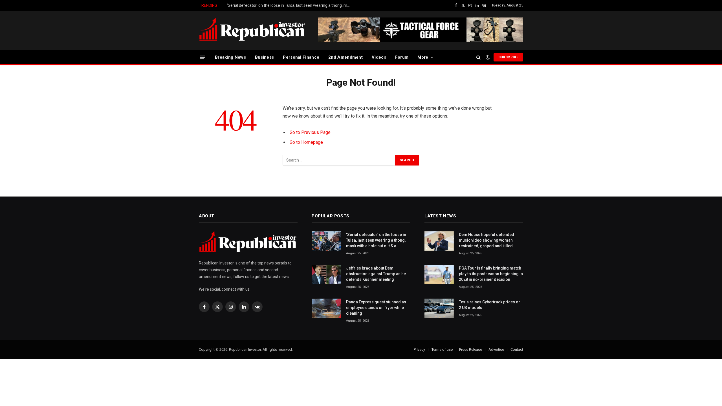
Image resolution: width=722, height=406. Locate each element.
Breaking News (230, 57)
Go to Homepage (306, 142)
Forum (402, 57)
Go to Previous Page (310, 132)
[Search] (478, 57)
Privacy (419, 349)
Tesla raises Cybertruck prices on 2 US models (490, 305)
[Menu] (202, 57)
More (422, 57)
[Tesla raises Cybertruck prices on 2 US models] (439, 308)
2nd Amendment (345, 57)
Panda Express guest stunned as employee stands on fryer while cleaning (376, 307)
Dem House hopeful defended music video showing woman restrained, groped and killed (486, 240)
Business (264, 57)
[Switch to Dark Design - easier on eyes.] (487, 57)
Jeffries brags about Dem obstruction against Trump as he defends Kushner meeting (290, 5)
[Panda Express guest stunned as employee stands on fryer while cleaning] (326, 308)
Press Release (470, 349)
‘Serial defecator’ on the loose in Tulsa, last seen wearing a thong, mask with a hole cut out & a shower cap (376, 240)
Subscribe (508, 57)
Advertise (496, 349)
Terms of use (442, 349)
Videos (379, 57)
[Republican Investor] (252, 30)
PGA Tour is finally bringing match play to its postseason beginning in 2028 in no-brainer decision (491, 274)
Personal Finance (301, 57)
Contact (516, 349)
